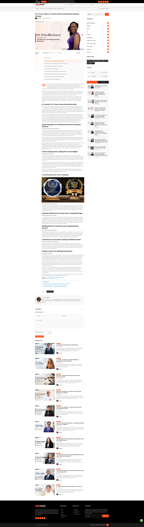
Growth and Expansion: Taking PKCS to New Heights (53, 66)
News (82, 4)
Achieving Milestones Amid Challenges (51, 68)
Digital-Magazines (50, 291)
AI (87, 31)
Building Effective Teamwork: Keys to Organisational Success (55, 74)
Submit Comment (39, 336)
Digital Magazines (71, 4)
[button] (36, 35)
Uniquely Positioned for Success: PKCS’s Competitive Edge (55, 71)
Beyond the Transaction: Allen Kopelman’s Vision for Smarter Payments (101, 101)
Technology (89, 46)
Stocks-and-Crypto (91, 43)
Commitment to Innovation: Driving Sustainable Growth (54, 76)
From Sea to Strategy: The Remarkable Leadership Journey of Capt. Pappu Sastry (101, 154)
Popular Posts (92, 82)
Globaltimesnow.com (59, 299)
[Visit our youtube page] (108, 2)
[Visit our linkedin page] (105, 2)
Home (66, 4)
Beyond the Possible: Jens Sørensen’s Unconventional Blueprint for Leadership (100, 109)
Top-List (89, 52)
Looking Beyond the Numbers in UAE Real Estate (67, 345)
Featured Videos (92, 4)
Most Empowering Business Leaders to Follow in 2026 (100, 147)
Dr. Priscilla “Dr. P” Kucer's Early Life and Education (54, 61)
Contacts (102, 4)
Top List (77, 4)
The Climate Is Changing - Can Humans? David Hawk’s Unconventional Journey (101, 116)
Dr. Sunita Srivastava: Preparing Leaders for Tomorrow (69, 486)
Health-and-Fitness (91, 40)
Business (89, 26)
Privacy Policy (76, 512)
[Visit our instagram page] (103, 2)
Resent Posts (103, 82)
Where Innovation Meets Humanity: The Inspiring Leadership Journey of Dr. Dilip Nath (101, 124)
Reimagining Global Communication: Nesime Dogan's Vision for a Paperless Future (101, 132)
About (98, 4)
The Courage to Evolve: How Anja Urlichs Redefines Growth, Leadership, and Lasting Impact (70, 455)
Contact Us (76, 509)
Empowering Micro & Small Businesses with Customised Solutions (56, 63)
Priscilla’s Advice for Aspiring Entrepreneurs (52, 79)
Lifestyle (89, 49)
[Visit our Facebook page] (99, 2)
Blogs (85, 4)
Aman (48, 297)
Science (88, 34)
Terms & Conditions (77, 514)
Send (105, 515)
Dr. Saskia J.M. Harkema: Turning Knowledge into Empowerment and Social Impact (67, 360)
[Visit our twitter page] (101, 2)
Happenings (89, 37)
